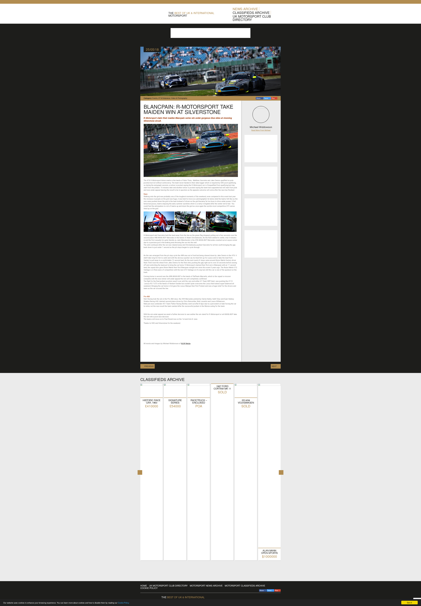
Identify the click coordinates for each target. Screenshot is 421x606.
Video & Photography (179, 98)
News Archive (245, 8)
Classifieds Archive (251, 12)
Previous (149, 366)
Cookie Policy (123, 602)
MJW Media (185, 343)
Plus (273, 98)
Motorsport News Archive (206, 585)
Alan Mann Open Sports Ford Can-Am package (269, 554)
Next (274, 366)
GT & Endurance (164, 98)
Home (143, 585)
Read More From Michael (261, 130)
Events (155, 98)
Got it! (409, 602)
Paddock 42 (153, 14)
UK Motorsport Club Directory (252, 18)
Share (258, 98)
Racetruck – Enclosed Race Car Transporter (199, 403)
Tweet (266, 98)
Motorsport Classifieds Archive (245, 585)
